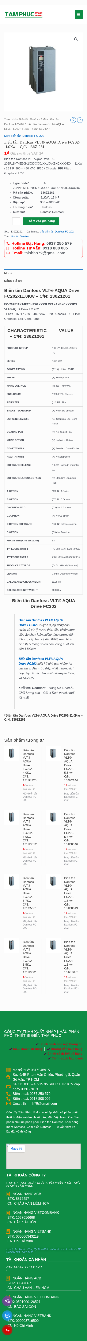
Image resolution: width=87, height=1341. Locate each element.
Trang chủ (10, 119)
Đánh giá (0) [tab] (13, 280)
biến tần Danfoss (19, 236)
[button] (76, 39)
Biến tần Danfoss (29, 119)
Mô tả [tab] (8, 273)
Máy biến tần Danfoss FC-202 (24, 135)
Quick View (11, 799)
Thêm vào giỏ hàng (41, 221)
